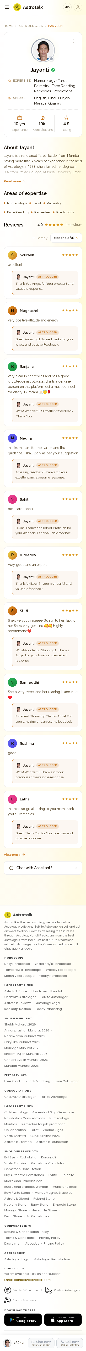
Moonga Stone (15, 1210)
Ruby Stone (39, 1204)
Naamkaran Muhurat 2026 (24, 1036)
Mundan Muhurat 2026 (21, 1065)
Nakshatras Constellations (24, 1118)
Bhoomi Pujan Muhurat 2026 (25, 1053)
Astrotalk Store (15, 991)
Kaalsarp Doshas (17, 1009)
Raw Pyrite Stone (17, 1192)
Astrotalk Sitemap (18, 1142)
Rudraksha (28, 1157)
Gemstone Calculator (47, 1163)
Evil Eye (9, 1157)
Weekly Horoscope (61, 969)
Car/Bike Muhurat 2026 (22, 1042)
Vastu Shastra (15, 1136)
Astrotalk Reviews (18, 1003)
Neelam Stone (15, 1204)
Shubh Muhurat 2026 (20, 1024)
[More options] (73, 41)
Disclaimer (12, 1243)
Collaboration (15, 1130)
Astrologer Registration (52, 1259)
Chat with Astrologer (20, 997)
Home (8, 26)
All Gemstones (38, 1216)
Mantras (10, 1124)
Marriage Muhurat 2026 (22, 1048)
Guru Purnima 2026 (45, 1136)
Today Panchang (48, 1009)
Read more (12, 181)
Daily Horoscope (17, 964)
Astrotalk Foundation (52, 1142)
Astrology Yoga (48, 1003)
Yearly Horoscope (53, 975)
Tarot (34, 1130)
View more (12, 855)
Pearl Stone (13, 1216)
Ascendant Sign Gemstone (53, 1112)
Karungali (48, 1157)
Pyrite (52, 1175)
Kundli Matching (38, 1081)
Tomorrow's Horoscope (22, 969)
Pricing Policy (54, 1243)
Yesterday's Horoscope (53, 964)
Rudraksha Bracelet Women (26, 1186)
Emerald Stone (64, 1204)
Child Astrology (16, 1112)
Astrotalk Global (16, 1198)
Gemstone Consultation (22, 1169)
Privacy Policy (49, 1237)
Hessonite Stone (44, 1210)
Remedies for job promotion (43, 1124)
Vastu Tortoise (15, 1163)
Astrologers (31, 26)
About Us (32, 1243)
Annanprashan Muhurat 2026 (26, 1030)
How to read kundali (47, 991)
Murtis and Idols (65, 1186)
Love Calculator (67, 1081)
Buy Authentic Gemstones (24, 1175)
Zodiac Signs (53, 1130)
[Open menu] (7, 7)
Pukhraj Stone (44, 1198)
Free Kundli (12, 1081)
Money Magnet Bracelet (53, 1192)
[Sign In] (78, 7)
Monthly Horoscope (19, 975)
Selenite (68, 1175)
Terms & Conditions (19, 1237)
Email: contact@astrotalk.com (27, 1279)
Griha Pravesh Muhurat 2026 (26, 1059)
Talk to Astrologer (54, 997)
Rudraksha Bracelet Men (23, 1181)
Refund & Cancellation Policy (26, 1232)
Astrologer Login (17, 1259)
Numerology (59, 1118)
